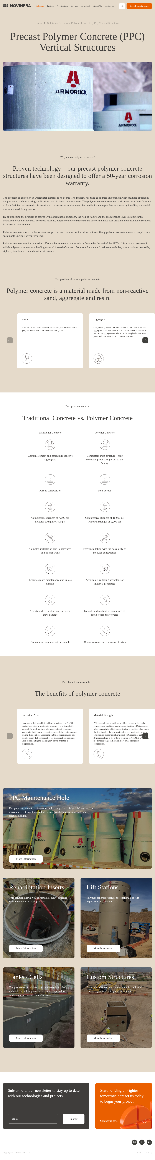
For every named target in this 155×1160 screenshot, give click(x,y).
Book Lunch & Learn (139, 6)
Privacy (148, 1152)
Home (39, 23)
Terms (138, 1152)
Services (74, 6)
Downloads (85, 6)
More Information (26, 858)
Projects (50, 6)
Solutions (40, 6)
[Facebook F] (142, 1142)
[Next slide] (145, 340)
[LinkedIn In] (149, 1142)
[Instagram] (134, 1142)
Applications (62, 6)
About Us (97, 6)
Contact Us (109, 6)
